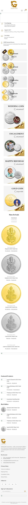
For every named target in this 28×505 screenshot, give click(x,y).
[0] (25, 10)
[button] (14, 18)
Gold (14, 247)
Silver (14, 276)
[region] (14, 18)
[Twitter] (5, 484)
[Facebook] (2, 484)
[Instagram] (9, 484)
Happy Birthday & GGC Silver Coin (14, 414)
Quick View (19, 229)
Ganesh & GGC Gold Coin (11, 248)
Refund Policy (4, 476)
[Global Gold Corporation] (14, 4)
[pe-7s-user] (22, 11)
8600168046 (6, 462)
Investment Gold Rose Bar (13, 399)
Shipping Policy (4, 471)
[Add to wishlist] (19, 227)
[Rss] (16, 484)
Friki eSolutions (14, 503)
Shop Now (14, 56)
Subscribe (25, 491)
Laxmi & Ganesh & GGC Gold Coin (11, 346)
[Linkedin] (12, 484)
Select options (19, 231)
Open (2, 11)
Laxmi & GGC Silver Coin (11, 336)
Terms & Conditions (5, 469)
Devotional (9, 247)
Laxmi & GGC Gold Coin (11, 307)
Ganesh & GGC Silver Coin (11, 278)
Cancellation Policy (5, 474)
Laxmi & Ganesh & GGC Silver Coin (14, 380)
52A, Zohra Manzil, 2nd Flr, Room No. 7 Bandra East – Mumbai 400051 (15, 458)
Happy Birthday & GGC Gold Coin (14, 386)
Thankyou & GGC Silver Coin (14, 392)
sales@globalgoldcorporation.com (10, 460)
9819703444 (12, 462)
